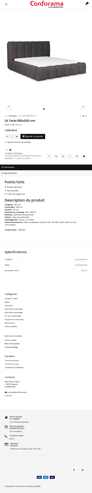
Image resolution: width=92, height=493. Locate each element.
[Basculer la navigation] (6, 4)
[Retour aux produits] (83, 116)
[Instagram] (83, 470)
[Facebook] (49, 156)
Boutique (13, 116)
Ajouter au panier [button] (34, 136)
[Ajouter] (17, 136)
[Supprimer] (7, 136)
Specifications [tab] (10, 173)
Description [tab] (8, 167)
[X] (56, 156)
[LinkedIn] (63, 156)
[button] (9, 106)
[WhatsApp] (70, 156)
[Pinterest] (77, 156)
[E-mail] (84, 156)
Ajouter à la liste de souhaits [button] (19, 142)
